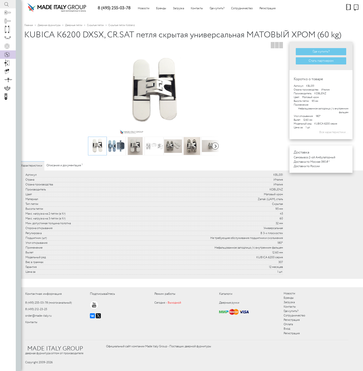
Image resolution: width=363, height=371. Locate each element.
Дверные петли (73, 25)
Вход (287, 329)
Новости (143, 8)
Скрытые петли (95, 25)
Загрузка (178, 8)
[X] (98, 315)
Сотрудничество (242, 8)
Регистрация (267, 8)
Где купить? (217, 8)
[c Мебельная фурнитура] (8, 38)
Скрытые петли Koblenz (121, 25)
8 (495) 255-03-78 (114, 8)
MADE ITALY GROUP (55, 348)
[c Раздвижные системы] (8, 80)
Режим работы (164, 293)
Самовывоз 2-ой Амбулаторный (314, 157)
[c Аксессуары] (8, 88)
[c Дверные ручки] (8, 12)
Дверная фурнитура (49, 25)
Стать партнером (321, 60)
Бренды (161, 8)
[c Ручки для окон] (8, 21)
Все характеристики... (333, 132)
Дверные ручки (229, 303)
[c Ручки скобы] (8, 29)
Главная (28, 25)
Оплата (288, 324)
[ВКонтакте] (92, 315)
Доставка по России (307, 166)
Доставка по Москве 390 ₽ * (312, 162)
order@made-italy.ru (38, 316)
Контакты (197, 8)
